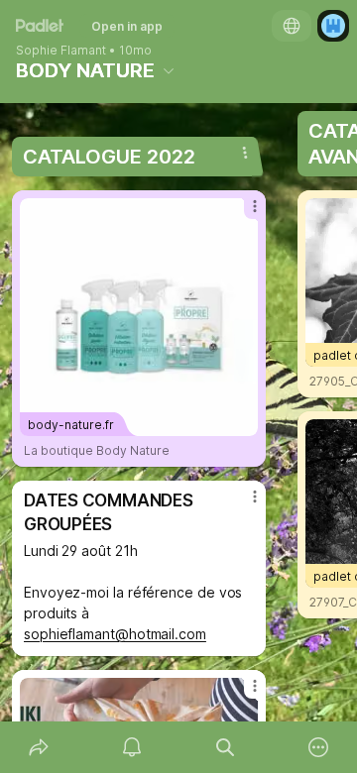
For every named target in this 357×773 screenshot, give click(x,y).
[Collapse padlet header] (169, 70)
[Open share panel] (38, 747)
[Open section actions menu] (245, 152)
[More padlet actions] (318, 747)
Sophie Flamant (61, 50)
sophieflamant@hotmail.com (115, 633)
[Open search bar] (225, 747)
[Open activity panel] (132, 747)
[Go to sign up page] (333, 26)
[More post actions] (242, 214)
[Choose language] (291, 26)
